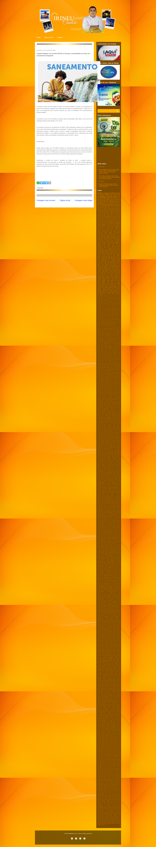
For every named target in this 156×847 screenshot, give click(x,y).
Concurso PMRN (104, 454)
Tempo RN (104, 292)
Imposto (102, 555)
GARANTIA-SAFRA (111, 538)
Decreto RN (117, 477)
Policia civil (117, 220)
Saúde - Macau (104, 748)
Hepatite (103, 551)
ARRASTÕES (110, 374)
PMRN (106, 335)
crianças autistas (112, 803)
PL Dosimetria (103, 657)
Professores (113, 705)
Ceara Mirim (114, 439)
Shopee (107, 754)
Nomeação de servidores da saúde (113, 621)
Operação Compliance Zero (107, 634)
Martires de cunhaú (107, 602)
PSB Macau (100, 660)
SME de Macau (117, 743)
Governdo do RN (110, 322)
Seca (115, 748)
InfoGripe (103, 557)
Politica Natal (102, 689)
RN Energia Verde (101, 715)
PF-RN (107, 655)
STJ (108, 262)
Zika (114, 357)
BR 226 (111, 404)
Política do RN (105, 210)
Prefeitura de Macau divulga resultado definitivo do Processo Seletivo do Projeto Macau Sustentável (109, 185)
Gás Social (107, 550)
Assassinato (111, 233)
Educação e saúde (101, 498)
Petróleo (99, 338)
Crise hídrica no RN (108, 471)
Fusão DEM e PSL (104, 537)
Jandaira (99, 226)
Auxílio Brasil (112, 266)
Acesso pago (103, 377)
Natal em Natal (116, 258)
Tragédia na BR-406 (107, 775)
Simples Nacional (101, 756)
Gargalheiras (103, 540)
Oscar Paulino (105, 650)
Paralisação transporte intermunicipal (110, 665)
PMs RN (110, 335)
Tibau (104, 352)
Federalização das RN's (108, 518)
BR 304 (116, 233)
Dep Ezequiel (117, 222)
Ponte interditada (109, 694)
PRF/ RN (106, 659)
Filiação (110, 530)
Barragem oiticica (104, 411)
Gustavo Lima (100, 550)
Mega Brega (100, 239)
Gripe (103, 547)
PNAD (111, 657)
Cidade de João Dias (105, 446)
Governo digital (100, 546)
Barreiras (109, 411)
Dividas (114, 487)
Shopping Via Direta (113, 754)
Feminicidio (118, 520)
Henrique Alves (116, 230)
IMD (101, 324)
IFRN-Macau (117, 552)
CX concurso (111, 422)
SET (106, 743)
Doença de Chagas (108, 488)
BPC (105, 404)
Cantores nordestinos (108, 427)
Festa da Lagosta (101, 525)
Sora (119, 758)
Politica (114, 216)
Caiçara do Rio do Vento (108, 423)
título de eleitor (104, 818)
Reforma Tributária (102, 242)
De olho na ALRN (101, 476)
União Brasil (100, 232)
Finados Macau (115, 530)
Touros (110, 262)
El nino (115, 498)
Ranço (112, 721)
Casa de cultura (110, 436)
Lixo (100, 581)
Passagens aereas (116, 666)
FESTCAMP (115, 512)
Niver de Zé (100, 621)
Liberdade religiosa (112, 328)
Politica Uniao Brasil (109, 689)
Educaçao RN (106, 209)
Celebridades (107, 441)
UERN (107, 217)
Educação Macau (104, 277)
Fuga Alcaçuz (109, 536)
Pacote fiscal (105, 662)
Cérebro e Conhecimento (108, 473)
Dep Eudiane (115, 478)
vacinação (117, 293)
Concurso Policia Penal (111, 454)
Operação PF (104, 641)
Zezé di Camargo (105, 800)
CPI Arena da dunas (111, 300)
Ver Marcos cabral (114, 789)
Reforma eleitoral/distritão (111, 726)
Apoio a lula (117, 388)
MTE (115, 590)
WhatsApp (99, 799)
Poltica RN (118, 690)
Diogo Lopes (112, 486)
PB (105, 284)
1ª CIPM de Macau (116, 363)
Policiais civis (117, 338)
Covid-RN (117, 272)
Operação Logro (102, 640)
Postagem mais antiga (83, 200)
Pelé (113, 337)
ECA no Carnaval (111, 491)
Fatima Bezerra (103, 253)
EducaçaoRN (103, 496)
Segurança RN (102, 217)
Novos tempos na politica (105, 627)
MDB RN (118, 328)
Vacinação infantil (111, 785)
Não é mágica (113, 627)
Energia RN (112, 507)
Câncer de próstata (116, 472)
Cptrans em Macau (116, 466)
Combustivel (102, 234)
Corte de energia (112, 308)
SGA (107, 226)
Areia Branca (113, 194)
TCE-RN (115, 350)
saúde (110, 201)
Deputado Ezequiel (110, 276)
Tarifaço (104, 244)
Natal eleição (107, 333)
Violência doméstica (101, 795)
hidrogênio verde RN (104, 809)
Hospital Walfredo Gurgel (103, 281)
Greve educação (117, 322)
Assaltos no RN (112, 392)
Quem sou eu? (48, 37)
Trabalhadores (100, 775)
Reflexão (103, 726)
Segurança (106, 749)
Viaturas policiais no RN (102, 793)
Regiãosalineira (110, 729)
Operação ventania (108, 646)
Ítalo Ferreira (115, 819)
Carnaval (102, 222)
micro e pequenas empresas (103, 813)
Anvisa (118, 387)
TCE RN (113, 765)
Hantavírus (118, 550)
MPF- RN (102, 587)
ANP (119, 295)
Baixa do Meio (117, 406)
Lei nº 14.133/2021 (105, 576)
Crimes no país (117, 469)
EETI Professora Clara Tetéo (105, 492)
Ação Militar (117, 403)
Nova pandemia (107, 622)
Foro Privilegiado (109, 533)
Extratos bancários (116, 511)
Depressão (106, 479)
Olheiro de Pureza (111, 629)
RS (119, 287)
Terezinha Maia (100, 771)
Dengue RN (113, 310)
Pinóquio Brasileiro (104, 681)
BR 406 (115, 404)
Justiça (99, 238)
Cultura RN (109, 309)
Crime (101, 205)
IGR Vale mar (100, 553)
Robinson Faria (100, 736)
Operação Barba (104, 632)
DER (119, 309)
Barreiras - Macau (114, 411)
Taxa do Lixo (102, 769)
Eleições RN (117, 502)
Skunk (116, 758)
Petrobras (100, 210)
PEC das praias (117, 652)
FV (108, 317)
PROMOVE (118, 659)
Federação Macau (101, 520)
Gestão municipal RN (115, 542)
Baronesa (112, 408)
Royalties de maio (116, 739)
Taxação (106, 769)
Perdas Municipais (106, 674)
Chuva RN (112, 443)
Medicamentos (101, 283)
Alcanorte (105, 233)
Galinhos (108, 199)
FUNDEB (118, 223)
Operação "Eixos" (112, 631)
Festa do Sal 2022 (116, 527)
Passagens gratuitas (109, 667)
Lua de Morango (104, 581)
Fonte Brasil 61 (117, 532)
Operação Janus (108, 639)
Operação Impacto (116, 637)
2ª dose (111, 367)
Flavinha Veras (117, 531)
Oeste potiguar (104, 629)
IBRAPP (99, 324)
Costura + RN (100, 466)
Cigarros (118, 447)
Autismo (115, 399)
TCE (98, 214)
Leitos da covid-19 (113, 578)
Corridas (102, 464)
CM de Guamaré (116, 201)
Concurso (118, 248)
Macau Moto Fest (103, 330)
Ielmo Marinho (116, 254)
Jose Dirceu (100, 565)
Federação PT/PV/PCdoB (110, 520)
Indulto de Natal (106, 556)
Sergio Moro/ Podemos (112, 753)
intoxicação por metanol (103, 810)
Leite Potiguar (117, 327)
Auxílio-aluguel (100, 403)
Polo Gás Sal (107, 690)
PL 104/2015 (104, 656)
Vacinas (114, 784)
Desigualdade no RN (115, 482)
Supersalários (117, 759)
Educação (100, 199)
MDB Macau (101, 585)
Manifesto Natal (116, 600)
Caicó (99, 212)
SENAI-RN (101, 743)
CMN (107, 417)
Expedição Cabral (108, 511)
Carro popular (104, 434)
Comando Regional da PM (111, 451)
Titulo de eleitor (116, 231)
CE (105, 248)
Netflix (115, 620)
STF (107, 200)
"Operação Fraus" (111, 360)
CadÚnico (114, 268)
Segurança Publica (111, 749)
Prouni (118, 260)
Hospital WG (114, 551)
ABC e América (111, 372)
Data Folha (104, 310)
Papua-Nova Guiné (111, 664)
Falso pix (105, 516)
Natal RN (109, 239)
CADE (105, 300)
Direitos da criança (105, 487)
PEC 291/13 (104, 652)
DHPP (99, 474)
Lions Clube (112, 580)
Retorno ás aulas (112, 734)
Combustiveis (110, 222)
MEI (105, 585)
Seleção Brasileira (113, 750)
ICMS (111, 204)
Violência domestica (116, 794)
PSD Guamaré (113, 660)
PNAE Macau (115, 657)
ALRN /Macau (107, 373)
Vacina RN (115, 262)
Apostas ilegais (113, 389)
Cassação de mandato (105, 438)
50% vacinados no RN (112, 368)
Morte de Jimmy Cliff (109, 612)
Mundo (118, 615)
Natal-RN (40, 188)
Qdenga (104, 714)
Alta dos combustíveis (115, 384)
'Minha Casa (100, 362)
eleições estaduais (116, 358)
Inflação (99, 557)
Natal (101, 197)
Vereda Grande (104, 791)
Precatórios (115, 287)
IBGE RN (104, 225)
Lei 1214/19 (115, 571)
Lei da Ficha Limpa (106, 327)
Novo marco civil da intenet (105, 626)
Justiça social (110, 282)
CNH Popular (111, 417)
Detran (112, 250)
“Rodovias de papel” (116, 823)
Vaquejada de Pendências (103, 788)
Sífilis (101, 765)
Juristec (103, 566)
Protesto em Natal (109, 710)
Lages (115, 325)
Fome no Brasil (111, 278)
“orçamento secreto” (101, 824)
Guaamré (106, 547)
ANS (106, 374)
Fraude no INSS (111, 319)
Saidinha (106, 744)
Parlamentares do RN (106, 666)
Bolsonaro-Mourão (108, 414)
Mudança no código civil (107, 615)
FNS (98, 513)
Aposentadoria (100, 389)
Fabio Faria (110, 513)
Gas (107, 540)
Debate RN (109, 310)
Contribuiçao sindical (116, 458)
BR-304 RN (103, 299)
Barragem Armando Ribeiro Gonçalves (107, 247)
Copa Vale (118, 459)
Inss (119, 200)
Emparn (107, 230)
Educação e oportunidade (114, 497)
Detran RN (103, 206)
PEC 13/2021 (111, 651)
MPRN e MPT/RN (103, 590)
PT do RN (113, 661)
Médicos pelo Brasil (108, 617)
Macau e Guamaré (102, 231)
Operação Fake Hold (106, 636)
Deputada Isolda (112, 479)
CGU (103, 417)
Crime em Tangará (107, 468)
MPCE (118, 586)
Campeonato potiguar (107, 424)
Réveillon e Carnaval (108, 741)
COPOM (105, 418)
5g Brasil (108, 245)
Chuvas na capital (101, 444)
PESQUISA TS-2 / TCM (110, 654)
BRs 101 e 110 (105, 406)
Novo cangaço (101, 259)
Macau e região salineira (114, 238)
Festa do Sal (109, 527)
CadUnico (115, 422)
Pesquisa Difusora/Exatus (103, 676)
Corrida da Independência (107, 463)
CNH (99, 222)
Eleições (112, 502)
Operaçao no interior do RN (103, 631)
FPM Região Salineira (104, 513)
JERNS (113, 562)
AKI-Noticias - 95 (101, 373)
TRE (101, 214)
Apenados (112, 388)
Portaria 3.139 (100, 695)
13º (104, 245)
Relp (115, 730)
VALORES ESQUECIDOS (107, 353)
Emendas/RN (113, 506)
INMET (112, 237)
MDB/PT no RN (101, 329)
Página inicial (65, 200)
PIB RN (111, 655)
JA (106, 562)
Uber (119, 780)
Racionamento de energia (107, 720)
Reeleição (106, 342)
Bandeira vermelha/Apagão (103, 408)
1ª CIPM (110, 363)
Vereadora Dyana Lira (108, 790)
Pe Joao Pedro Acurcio (107, 670)
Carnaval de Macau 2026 (111, 432)
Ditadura (110, 487)
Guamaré (106, 193)
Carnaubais (100, 201)
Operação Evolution (112, 635)
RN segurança (104, 340)
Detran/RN (99, 313)
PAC (116, 334)
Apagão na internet (105, 388)
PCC (112, 650)
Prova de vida (101, 261)
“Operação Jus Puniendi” (106, 823)
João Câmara (117, 237)
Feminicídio (118, 317)
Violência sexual (117, 795)
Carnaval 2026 (113, 429)
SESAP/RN (105, 289)
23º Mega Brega (115, 365)
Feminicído (114, 521)
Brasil (104, 204)
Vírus (103, 798)
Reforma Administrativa (112, 342)
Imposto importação (109, 555)
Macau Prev (114, 595)
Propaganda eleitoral (101, 710)
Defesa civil (110, 478)
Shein (105, 754)
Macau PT (110, 595)
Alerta (115, 383)
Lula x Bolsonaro (105, 582)
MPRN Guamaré (113, 588)
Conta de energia (105, 308)
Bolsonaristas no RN (116, 413)
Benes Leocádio (101, 412)
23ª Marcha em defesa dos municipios (105, 365)
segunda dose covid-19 (111, 816)
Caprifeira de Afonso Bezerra (103, 428)
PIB (109, 655)
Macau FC (113, 593)
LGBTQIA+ (110, 567)
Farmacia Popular (102, 278)
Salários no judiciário (105, 746)
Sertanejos (101, 754)
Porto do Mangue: (116, 695)
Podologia (104, 260)
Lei (115, 282)
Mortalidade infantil (113, 611)
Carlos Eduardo (116, 214)
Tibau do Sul (108, 352)
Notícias (103, 226)
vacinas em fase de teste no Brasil (106, 819)
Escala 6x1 (113, 315)
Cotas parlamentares (108, 466)
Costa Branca (112, 234)
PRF (107, 231)
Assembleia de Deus (115, 393)
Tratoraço (103, 778)
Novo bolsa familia (101, 334)
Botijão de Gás (107, 267)
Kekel (117, 566)
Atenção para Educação (115, 394)
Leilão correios (107, 578)
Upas (117, 781)
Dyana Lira (117, 250)
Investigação (112, 560)
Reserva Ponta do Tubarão (110, 344)
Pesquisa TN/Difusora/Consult (109, 679)
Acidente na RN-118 (112, 378)
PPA (103, 659)
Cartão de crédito (103, 436)
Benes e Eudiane (107, 412)
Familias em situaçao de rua (110, 517)
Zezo (101, 800)
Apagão (99, 388)
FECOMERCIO (110, 512)
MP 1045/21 (110, 585)
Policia (111, 216)
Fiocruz (102, 531)
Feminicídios (100, 318)
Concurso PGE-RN (107, 453)
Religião (118, 343)
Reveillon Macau (101, 735)
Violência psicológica (109, 795)
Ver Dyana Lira (111, 355)
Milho (110, 606)
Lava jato (107, 568)
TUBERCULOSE (101, 768)
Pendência (118, 671)
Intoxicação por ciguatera (109, 558)
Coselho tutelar (117, 464)
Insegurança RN (106, 324)
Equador (118, 508)
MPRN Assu (117, 587)
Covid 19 (118, 234)
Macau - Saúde (117, 592)
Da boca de (105, 275)
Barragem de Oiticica (108, 409)
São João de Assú (107, 763)
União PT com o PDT (111, 781)
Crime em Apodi (111, 467)
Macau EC (117, 256)
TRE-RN (100, 352)
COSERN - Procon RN (111, 418)
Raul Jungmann (117, 721)
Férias (106, 538)
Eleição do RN (110, 501)
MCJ (107, 238)
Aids (98, 383)
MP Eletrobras (108, 586)
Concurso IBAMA (116, 452)
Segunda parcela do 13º (115, 348)
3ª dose (99, 368)
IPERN (106, 553)
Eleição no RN (114, 251)
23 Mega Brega (115, 294)
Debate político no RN (109, 476)
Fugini (114, 536)
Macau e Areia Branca (105, 596)
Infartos (118, 556)
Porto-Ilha (99, 696)
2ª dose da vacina (116, 367)
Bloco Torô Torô (108, 299)
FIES (114, 223)
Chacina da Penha (116, 442)
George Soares (109, 320)
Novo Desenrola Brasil (115, 622)
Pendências (112, 193)
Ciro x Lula (113, 448)
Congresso (100, 308)
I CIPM (101, 552)
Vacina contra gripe (108, 784)
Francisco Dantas (103, 535)
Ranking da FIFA (106, 721)
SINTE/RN (107, 347)
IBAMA (107, 254)
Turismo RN (113, 292)
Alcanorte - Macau (103, 383)
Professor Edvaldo (116, 339)
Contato (59, 37)
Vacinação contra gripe (103, 785)
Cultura (111, 472)
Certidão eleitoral (108, 442)
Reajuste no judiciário (106, 724)
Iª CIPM (114, 324)
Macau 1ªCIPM (107, 593)
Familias (102, 517)
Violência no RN (117, 355)
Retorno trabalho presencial (103, 734)
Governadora (117, 545)
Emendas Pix (113, 503)
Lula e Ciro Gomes (112, 581)
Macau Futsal (100, 595)
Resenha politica (101, 344)
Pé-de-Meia (100, 340)
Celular (108, 304)
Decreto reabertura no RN (103, 478)
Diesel (103, 313)
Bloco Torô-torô (114, 299)
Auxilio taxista (100, 402)
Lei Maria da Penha (106, 255)
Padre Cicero (110, 662)
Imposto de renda (111, 225)
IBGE (106, 211)
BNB (119, 298)
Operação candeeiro (104, 645)
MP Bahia (103, 586)
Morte (105, 239)
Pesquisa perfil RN (104, 680)
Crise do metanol (102, 309)
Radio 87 (115, 720)
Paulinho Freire (101, 285)
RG (119, 714)
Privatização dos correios (107, 704)
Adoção (118, 379)
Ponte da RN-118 (101, 694)
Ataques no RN (107, 394)
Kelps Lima (103, 238)
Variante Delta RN (111, 788)
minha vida (100, 359)
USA (115, 780)
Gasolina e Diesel (106, 541)
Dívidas (106, 491)
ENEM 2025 (117, 313)
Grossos (99, 323)
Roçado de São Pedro (110, 740)
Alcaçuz (110, 264)
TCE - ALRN (105, 765)
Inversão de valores (104, 560)
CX (107, 248)
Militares (113, 606)
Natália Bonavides (103, 620)
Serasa (107, 350)
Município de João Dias (110, 616)
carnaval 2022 (110, 244)
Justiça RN (103, 325)
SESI (104, 743)
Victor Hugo (110, 793)
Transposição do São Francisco (107, 776)
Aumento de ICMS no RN (103, 397)
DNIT (101, 474)
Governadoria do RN (103, 322)
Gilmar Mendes (113, 543)
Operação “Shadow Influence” (108, 647)
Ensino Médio (107, 508)
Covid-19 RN (103, 200)
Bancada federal (116, 407)
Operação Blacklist (112, 632)
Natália (99, 620)
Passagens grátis (116, 667)
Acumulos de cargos (112, 379)
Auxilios (104, 402)
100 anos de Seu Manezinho (109, 362)
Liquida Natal (117, 580)
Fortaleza (114, 533)
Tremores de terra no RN (111, 778)
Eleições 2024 (107, 314)
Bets (103, 267)
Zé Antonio (112, 800)
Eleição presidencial (101, 502)
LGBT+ (106, 567)
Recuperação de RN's (102, 725)
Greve (101, 212)
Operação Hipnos (101, 637)
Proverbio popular (113, 711)
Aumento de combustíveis (114, 397)
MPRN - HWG (107, 587)
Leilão (112, 327)
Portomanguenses (105, 696)
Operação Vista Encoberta (109, 644)
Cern (106, 305)
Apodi (106, 221)
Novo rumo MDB (114, 626)
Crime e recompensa (102, 467)
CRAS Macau (108, 268)
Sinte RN (108, 756)
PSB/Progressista (106, 660)
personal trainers (106, 814)
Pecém (107, 671)
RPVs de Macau (111, 719)
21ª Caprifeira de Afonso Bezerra (106, 364)
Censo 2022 (112, 441)
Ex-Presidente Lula (101, 511)
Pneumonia (110, 685)
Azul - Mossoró (112, 403)
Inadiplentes (100, 556)
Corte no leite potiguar (109, 464)
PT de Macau (106, 220)
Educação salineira (109, 498)
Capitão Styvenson (116, 427)
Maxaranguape (100, 332)
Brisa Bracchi (101, 248)
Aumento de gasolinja (110, 398)
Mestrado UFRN (111, 605)
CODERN (118, 417)
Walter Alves (110, 357)
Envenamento (113, 508)
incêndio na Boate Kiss (115, 809)
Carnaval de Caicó (103, 304)
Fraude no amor (104, 536)
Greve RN (111, 206)
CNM (119, 211)
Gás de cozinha (107, 219)
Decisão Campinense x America (107, 477)
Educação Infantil (101, 314)
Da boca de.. (113, 474)
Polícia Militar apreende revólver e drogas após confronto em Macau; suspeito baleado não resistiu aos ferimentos (109, 177)
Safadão (111, 347)
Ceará (105, 222)
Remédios (100, 289)
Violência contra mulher (106, 794)
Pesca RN (100, 675)
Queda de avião (109, 714)
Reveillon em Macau (109, 735)
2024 (98, 364)
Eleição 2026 (107, 251)
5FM (118, 368)
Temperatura (107, 770)
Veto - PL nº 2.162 (116, 791)
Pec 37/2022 (114, 670)
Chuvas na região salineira (110, 444)
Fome (112, 532)
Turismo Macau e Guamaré (106, 779)
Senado (105, 349)
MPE (110, 329)
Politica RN (111, 200)
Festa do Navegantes (102, 527)
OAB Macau (107, 334)
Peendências (112, 671)
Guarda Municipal (108, 323)
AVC (114, 374)
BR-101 (99, 299)
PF (108, 211)
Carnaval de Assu (116, 431)
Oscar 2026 (100, 650)
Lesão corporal (103, 580)
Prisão (115, 211)
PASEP (109, 650)
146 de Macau (106, 363)
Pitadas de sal (104, 338)
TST (119, 766)
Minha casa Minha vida (109, 283)
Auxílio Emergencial (114, 298)
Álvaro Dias (100, 294)
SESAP (103, 347)
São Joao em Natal (101, 761)
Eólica (99, 512)
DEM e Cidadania (116, 473)
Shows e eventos (112, 755)
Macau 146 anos (101, 593)
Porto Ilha (105, 695)
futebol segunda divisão (102, 808)
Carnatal (104, 270)
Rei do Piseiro (111, 730)
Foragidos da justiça (101, 533)
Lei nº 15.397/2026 (113, 576)
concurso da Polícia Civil (103, 803)
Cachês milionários (103, 303)
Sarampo (103, 290)
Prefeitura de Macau (112, 700)
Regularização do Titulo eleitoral (109, 343)
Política (110, 231)
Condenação (117, 456)
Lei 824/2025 (107, 570)
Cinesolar (109, 448)
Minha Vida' (112, 607)
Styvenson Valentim (110, 759)
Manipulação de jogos (102, 601)
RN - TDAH (111, 715)
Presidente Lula (109, 701)
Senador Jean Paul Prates (114, 349)
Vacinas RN (103, 354)
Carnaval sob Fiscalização (115, 433)
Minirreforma (117, 607)
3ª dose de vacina (104, 368)
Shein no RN (111, 350)
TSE (104, 201)
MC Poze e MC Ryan (113, 583)
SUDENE (111, 289)
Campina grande (116, 424)
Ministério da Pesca (102, 610)
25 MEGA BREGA (105, 367)
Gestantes (109, 542)
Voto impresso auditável (102, 357)
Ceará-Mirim (117, 228)
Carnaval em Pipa (105, 433)
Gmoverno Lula (104, 545)
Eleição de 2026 (103, 501)
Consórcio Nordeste (112, 271)
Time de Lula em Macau (115, 773)
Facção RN (115, 513)
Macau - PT (102, 592)
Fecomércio (100, 518)
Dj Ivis (102, 488)
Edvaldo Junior (101, 251)
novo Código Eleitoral (109, 293)
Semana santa (101, 349)
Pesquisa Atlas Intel (115, 675)
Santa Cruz (112, 746)
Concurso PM (113, 453)
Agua (119, 382)
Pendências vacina (113, 672)
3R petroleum (116, 232)
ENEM (101, 204)
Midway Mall (106, 606)
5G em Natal (115, 295)
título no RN (109, 818)
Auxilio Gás (106, 266)
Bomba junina (114, 414)
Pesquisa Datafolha (108, 287)
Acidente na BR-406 (104, 378)
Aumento (118, 245)
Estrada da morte (104, 317)
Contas (102, 458)
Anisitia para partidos (102, 387)
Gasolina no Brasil (113, 541)
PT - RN (109, 661)
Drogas (103, 491)
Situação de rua (111, 758)
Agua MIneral (105, 264)
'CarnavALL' (117, 360)
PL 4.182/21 (115, 656)
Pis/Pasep (112, 220)
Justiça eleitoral (110, 325)
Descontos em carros (115, 481)
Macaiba (113, 256)
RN (111, 196)
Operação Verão (101, 644)
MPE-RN (99, 587)
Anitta (110, 387)
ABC (102, 372)
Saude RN (102, 221)
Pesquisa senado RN (112, 680)
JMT (116, 562)
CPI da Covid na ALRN (104, 419)
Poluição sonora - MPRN (109, 691)
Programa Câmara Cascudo (109, 706)
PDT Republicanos (102, 651)
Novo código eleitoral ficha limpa (108, 625)
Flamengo (111, 531)
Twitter (118, 779)
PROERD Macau (112, 659)
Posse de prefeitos (113, 696)
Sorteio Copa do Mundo (102, 759)
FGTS (111, 230)
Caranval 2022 (117, 428)
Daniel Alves (100, 310)
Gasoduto (118, 540)
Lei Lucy (100, 575)
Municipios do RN (101, 616)
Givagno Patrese (106, 279)
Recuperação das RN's (115, 724)
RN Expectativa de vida (113, 716)
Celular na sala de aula (111, 270)
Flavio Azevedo (100, 532)
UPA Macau (111, 780)
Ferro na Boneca (108, 523)
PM (106, 657)
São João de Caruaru (115, 763)
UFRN (108, 214)
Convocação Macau (101, 459)
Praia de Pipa (104, 697)
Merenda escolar (101, 258)
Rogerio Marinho (103, 345)
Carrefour (99, 434)
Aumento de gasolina (102, 398)
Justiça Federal (108, 566)
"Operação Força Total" (107, 294)
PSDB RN (117, 209)
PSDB (99, 216)
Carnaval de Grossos (102, 432)
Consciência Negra (101, 457)
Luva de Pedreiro (113, 582)
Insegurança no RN (115, 219)
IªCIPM (104, 562)
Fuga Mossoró (117, 319)
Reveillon (118, 734)
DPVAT (109, 474)
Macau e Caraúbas (112, 596)
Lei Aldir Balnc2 (113, 572)
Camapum (99, 424)
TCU (116, 765)
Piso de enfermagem (105, 216)
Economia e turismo (115, 493)
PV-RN (101, 662)
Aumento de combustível (110, 265)
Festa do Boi (105, 318)
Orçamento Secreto (108, 649)
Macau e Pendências (106, 597)
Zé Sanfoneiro (117, 800)
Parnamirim (111, 211)
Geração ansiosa (103, 542)
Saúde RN (117, 212)
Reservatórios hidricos (105, 731)
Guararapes (117, 548)
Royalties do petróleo (102, 740)
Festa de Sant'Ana (108, 525)
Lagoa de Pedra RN (101, 568)
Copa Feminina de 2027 (110, 459)
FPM (114, 197)
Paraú (119, 665)
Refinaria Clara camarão (113, 288)
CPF (116, 418)
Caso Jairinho (107, 437)
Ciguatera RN (100, 448)
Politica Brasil (104, 339)
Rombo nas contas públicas (109, 736)
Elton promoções (101, 503)
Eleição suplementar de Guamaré (105, 223)
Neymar (118, 620)
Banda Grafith (117, 221)
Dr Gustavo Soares (109, 313)
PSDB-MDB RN (105, 661)
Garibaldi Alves (103, 320)
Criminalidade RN (101, 471)
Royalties (109, 345)
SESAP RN (112, 212)
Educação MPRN (105, 497)
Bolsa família (110, 228)
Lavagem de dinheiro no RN (114, 568)
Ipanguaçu (117, 225)
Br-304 (118, 247)
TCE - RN (110, 765)
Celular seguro (113, 304)
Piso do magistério (115, 240)
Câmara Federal (114, 309)
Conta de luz (110, 249)
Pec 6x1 (118, 670)
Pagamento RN (117, 662)
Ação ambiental (101, 404)
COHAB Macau (100, 418)
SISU (105, 262)
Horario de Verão (108, 551)
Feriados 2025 (104, 522)
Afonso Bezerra (107, 197)
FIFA (119, 512)
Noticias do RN (101, 622)
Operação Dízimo (104, 635)
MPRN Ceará (100, 588)
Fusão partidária (111, 537)
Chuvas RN (100, 209)
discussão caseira (116, 805)
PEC (107, 651)
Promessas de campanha (110, 709)
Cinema (105, 448)
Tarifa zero (109, 768)
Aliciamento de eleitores (106, 384)
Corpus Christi (117, 462)
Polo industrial (112, 690)
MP (106, 585)
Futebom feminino (101, 538)
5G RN (111, 295)
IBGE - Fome (104, 552)
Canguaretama (111, 248)
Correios (115, 249)
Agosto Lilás (103, 382)
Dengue (108, 204)
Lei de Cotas (116, 575)
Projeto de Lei (101, 709)
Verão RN (109, 791)
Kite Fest (102, 567)
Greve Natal (100, 547)
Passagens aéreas (101, 667)
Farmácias (118, 517)
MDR (104, 256)
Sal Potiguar (114, 744)
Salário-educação (113, 745)
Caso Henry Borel (101, 437)
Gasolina (99, 225)
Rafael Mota (110, 340)
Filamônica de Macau (105, 530)
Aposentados (106, 389)
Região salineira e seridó (102, 729)
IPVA (115, 281)
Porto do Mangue (111, 260)
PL (119, 655)
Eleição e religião (116, 501)
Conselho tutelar (104, 271)
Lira (98, 581)
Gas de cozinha (111, 540)
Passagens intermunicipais (103, 669)
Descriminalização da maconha (104, 482)
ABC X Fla (105, 372)
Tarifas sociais (114, 768)
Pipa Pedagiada (114, 681)
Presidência (104, 702)
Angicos (113, 245)
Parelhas (99, 666)
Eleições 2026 (113, 314)
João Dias (111, 565)
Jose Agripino (117, 563)
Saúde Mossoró (111, 748)
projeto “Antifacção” (114, 815)
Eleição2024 (108, 502)
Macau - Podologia (109, 592)
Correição (99, 463)
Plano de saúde (105, 684)
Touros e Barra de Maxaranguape (113, 774)
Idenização (110, 553)
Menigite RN (105, 605)
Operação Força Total (115, 636)
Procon (113, 704)
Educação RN (106, 203)
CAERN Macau (112, 210)
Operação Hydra (108, 637)
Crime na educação (116, 468)
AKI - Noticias (117, 372)
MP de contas (114, 586)
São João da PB (114, 761)
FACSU (101, 512)
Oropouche (118, 647)
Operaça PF (112, 334)
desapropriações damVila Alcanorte (105, 805)
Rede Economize (101, 342)
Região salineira (116, 208)
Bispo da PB (103, 413)
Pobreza (114, 685)
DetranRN (100, 215)
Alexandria (99, 384)
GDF (116, 538)
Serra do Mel (104, 243)
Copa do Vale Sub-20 (102, 462)
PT (108, 212)
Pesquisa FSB (112, 676)
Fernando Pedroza (101, 523)
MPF (105, 212)
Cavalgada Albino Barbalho (106, 439)
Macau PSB (105, 595)
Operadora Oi (117, 629)
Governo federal (101, 254)
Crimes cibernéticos (110, 469)
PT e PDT (117, 284)
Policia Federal (107, 686)
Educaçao (109, 208)
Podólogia (102, 686)
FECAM (105, 512)
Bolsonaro (100, 203)
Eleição (103, 230)
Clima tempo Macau (105, 449)
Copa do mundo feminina (109, 272)
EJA (111, 492)
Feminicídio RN (100, 521)
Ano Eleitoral (114, 387)
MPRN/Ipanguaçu (110, 590)
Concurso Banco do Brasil (108, 452)
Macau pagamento (116, 597)
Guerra (113, 323)
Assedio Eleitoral (107, 393)
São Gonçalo (107, 760)
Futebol (99, 320)
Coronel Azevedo (110, 462)
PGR (104, 335)
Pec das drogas (101, 671)
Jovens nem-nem (105, 565)
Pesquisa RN (108, 240)
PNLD (101, 659)
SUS (99, 221)
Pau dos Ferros (101, 240)
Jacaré (118, 562)
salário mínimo (112, 359)
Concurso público (110, 456)
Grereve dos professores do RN (113, 546)
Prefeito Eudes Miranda (109, 699)
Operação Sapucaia (108, 642)
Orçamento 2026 (101, 649)
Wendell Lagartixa (116, 798)
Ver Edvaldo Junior (106, 789)
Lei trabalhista (105, 577)
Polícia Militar (117, 691)
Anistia (107, 387)
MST (112, 329)
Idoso (99, 555)
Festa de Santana (116, 525)
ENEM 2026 (115, 492)
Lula (108, 206)
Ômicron (111, 217)
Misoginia (108, 610)
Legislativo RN (102, 570)
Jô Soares (114, 566)
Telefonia (103, 770)
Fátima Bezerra (110, 215)
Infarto (115, 556)
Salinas (114, 347)
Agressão (108, 382)
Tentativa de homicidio (115, 770)
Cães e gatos (100, 473)
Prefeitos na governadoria (102, 700)
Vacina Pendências (101, 784)
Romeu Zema (117, 736)
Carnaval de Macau (102, 208)
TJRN (104, 228)
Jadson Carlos (100, 563)
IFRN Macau (113, 205)
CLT (105, 417)
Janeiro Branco (107, 563)
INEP (104, 553)
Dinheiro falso (105, 486)
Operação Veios (116, 642)
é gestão (109, 820)
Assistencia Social (101, 394)
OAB (106, 259)
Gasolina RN (100, 541)
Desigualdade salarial (102, 483)
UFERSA (104, 214)
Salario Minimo (110, 242)
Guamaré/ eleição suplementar (108, 548)
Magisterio (118, 330)
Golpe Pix (112, 545)
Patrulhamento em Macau (113, 669)
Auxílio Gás (109, 402)
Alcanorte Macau (110, 383)
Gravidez (105, 546)
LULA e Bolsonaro (116, 567)
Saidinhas (110, 744)
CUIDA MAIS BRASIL (104, 422)
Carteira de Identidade (111, 434)
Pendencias (117, 206)
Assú (116, 200)
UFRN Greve (100, 780)
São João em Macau (109, 764)
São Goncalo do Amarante (104, 227)
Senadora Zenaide (104, 753)
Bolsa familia (108, 413)
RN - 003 (106, 715)
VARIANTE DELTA (116, 353)
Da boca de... (102, 166)
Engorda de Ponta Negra (105, 315)
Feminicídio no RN (107, 521)
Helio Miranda (104, 237)
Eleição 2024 (109, 236)
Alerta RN (118, 383)
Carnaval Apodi (104, 431)
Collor (115, 449)
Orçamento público (116, 649)
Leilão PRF (101, 578)
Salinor (102, 745)
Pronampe (118, 709)
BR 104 (107, 404)
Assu (111, 214)
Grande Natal (114, 279)
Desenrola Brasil (101, 236)
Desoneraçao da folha (110, 483)
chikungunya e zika (109, 358)
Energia (104, 215)
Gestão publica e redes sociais (104, 543)
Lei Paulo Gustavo (115, 255)
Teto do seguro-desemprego (105, 773)
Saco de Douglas (101, 744)
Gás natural (111, 550)
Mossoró (118, 197)
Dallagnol (118, 474)
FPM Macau (102, 211)
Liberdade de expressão (102, 328)
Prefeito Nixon (117, 699)
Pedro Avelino (108, 285)
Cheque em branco (101, 443)
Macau (100, 193)
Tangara (105, 768)
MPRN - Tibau (112, 587)
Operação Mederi (108, 640)
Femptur (118, 521)
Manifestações (109, 600)
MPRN (107, 194)
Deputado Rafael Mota (105, 250)
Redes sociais (108, 725)
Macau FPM (117, 593)
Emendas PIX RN (107, 503)
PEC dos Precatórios (101, 654)
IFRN (107, 201)
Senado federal (104, 751)
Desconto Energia (107, 481)
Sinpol (105, 756)
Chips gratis (107, 443)
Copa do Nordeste (116, 461)
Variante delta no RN (110, 354)
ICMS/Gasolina (112, 552)
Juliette (99, 255)
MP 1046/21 (115, 585)
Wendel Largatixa (108, 798)
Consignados (108, 457)
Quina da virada (115, 714)
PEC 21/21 (100, 652)
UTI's (117, 780)
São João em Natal (110, 290)
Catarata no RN (113, 438)
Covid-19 (112, 199)
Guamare (102, 323)
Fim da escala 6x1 (103, 319)
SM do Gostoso (110, 743)
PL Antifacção (110, 284)
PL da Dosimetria (116, 239)
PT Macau (100, 220)
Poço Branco (109, 339)
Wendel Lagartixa (108, 232)
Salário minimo (106, 745)
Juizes (115, 565)
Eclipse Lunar (105, 493)
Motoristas (99, 615)
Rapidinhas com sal (116, 340)
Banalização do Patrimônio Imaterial (105, 407)
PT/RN (117, 661)
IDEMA (111, 281)
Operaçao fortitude (116, 630)
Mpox (112, 258)
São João (110, 243)
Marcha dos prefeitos (110, 601)
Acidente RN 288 (109, 377)
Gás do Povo (117, 323)
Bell (119, 411)
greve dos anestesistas (111, 808)
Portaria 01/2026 (116, 694)
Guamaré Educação (112, 547)
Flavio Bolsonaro (107, 532)
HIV (119, 279)
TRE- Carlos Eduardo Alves (109, 766)
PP (113, 335)
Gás (104, 550)
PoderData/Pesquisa (111, 338)
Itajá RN (111, 324)
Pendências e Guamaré (103, 672)
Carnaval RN (110, 431)
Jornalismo (112, 563)
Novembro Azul (113, 333)
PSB (109, 259)
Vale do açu (117, 786)
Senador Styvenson (101, 350)
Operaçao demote (108, 630)
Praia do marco (111, 697)
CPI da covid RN (113, 419)
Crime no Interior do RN (102, 469)
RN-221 (105, 719)
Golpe (108, 545)
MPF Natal (108, 256)
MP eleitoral (106, 329)
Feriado (99, 522)
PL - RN (99, 656)
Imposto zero (117, 555)
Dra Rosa (99, 491)
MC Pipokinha (106, 583)
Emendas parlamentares (114, 277)
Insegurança (108, 557)
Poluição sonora (101, 691)
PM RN (108, 657)
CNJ (115, 417)
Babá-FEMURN (111, 406)
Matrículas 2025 (114, 602)
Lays (98, 570)
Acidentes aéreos (104, 379)
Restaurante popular (115, 731)
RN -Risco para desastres (103, 716)
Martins (101, 602)
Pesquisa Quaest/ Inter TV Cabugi (109, 677)
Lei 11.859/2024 (108, 571)
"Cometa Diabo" (104, 360)
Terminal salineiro (107, 771)
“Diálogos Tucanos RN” (115, 820)
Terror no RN (113, 771)
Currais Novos (110, 273)
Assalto (107, 392)
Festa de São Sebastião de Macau (113, 526)
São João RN (108, 761)
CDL (98, 417)
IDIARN (108, 237)
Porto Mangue (110, 695)
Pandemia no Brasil (102, 664)
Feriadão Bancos (116, 522)
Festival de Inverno (111, 528)
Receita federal (101, 288)
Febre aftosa (110, 253)
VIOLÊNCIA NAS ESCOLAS (114, 783)
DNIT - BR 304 (105, 474)
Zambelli (110, 799)
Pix (114, 204)
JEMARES (109, 562)
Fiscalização (106, 531)
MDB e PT (100, 256)
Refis (100, 726)
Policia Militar (112, 686)
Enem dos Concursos (105, 507)
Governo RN (100, 219)
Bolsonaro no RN (101, 414)
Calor (115, 303)
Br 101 (103, 300)
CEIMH (101, 417)
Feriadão (110, 522)
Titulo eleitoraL (114, 352)
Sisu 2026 (113, 756)
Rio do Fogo (117, 735)
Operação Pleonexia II (111, 641)
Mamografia (104, 600)
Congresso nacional (102, 249)
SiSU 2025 (118, 755)
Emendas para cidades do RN (104, 506)
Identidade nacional (116, 553)
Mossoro (114, 332)
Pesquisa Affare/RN (106, 675)
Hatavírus (99, 551)
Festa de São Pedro (102, 526)
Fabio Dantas (112, 317)
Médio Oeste (114, 617)
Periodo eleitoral (113, 674)
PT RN (115, 335)
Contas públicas (108, 458)
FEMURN (112, 209)
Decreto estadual (113, 275)
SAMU (101, 347)
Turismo (109, 292)
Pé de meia (107, 261)
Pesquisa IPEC (117, 337)
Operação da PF (112, 645)
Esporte (114, 236)
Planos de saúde (104, 685)
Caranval (111, 428)
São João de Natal (101, 764)
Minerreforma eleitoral (104, 607)
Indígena (111, 556)
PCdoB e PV (115, 650)
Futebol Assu (117, 537)
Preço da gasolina (111, 702)
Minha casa (107, 258)
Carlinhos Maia (107, 429)
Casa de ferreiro (117, 436)
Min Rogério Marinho (108, 332)
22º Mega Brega (116, 364)
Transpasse (113, 775)
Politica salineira (101, 690)
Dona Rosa (114, 488)
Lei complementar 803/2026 (108, 575)
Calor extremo (117, 423)
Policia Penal (117, 686)
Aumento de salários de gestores (107, 399)
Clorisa (112, 449)
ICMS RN (117, 215)
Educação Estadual (111, 496)
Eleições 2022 (116, 217)
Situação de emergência (114, 226)
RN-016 (99, 719)
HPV (115, 550)
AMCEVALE (100, 233)
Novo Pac (118, 333)
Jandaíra (103, 282)
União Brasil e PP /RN (102, 781)
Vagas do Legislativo (103, 786)
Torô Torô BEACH (101, 774)
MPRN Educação (106, 588)
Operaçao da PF (101, 630)
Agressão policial (114, 382)
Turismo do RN (114, 779)
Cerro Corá (103, 442)
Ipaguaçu (105, 561)
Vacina (99, 354)
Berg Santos (114, 412)
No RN (104, 621)
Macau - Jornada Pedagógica (108, 591)
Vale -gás (109, 786)
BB (116, 266)
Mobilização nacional (104, 611)
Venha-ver (106, 355)
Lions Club (108, 580)
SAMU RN (115, 741)
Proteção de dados (116, 710)
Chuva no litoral (117, 443)
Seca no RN (107, 348)
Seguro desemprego (105, 750)
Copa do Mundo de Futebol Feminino (105, 461)
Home (39, 37)
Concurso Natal (100, 453)
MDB (119, 282)
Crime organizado (102, 273)
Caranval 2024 (100, 429)
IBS (108, 552)
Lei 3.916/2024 (106, 572)
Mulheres (115, 615)
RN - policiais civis (116, 715)
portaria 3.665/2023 (113, 814)
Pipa (109, 681)
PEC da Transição (110, 652)
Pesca (118, 674)
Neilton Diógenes (111, 620)
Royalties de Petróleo (109, 739)
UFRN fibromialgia (105, 780)
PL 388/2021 (110, 656)
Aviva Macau (106, 403)
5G (101, 264)
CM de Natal (115, 267)
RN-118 (102, 719)
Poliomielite (100, 339)
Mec (107, 212)
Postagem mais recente (46, 200)
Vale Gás (113, 786)
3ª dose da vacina (106, 295)
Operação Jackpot (101, 639)
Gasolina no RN (116, 253)
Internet (102, 558)
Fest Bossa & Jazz (116, 523)
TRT (117, 766)
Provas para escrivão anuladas (104, 711)
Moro (109, 611)
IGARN (110, 254)
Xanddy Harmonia (105, 799)
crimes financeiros (116, 804)
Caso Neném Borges (114, 437)
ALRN (108, 196)
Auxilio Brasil (110, 221)
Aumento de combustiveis (105, 298)
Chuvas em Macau (111, 305)
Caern (104, 199)
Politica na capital (116, 689)
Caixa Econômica (111, 303)
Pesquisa (113, 259)
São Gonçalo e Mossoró (115, 760)
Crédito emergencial (105, 472)
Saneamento (102, 348)
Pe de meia (103, 337)
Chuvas (99, 230)
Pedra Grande (109, 337)
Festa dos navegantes (102, 528)
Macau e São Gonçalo (111, 330)
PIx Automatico (116, 655)
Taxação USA (111, 769)
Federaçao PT (117, 518)
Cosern (107, 234)
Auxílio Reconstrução (116, 402)
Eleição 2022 (106, 205)
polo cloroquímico (105, 359)
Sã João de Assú (101, 760)
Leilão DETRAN (111, 577)
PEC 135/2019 (117, 651)
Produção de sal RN (106, 705)
